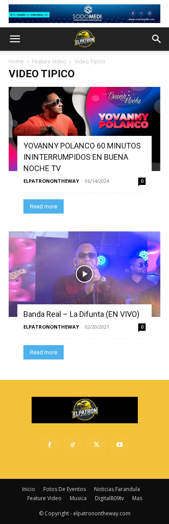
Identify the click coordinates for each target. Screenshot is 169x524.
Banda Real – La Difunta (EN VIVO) (81, 314)
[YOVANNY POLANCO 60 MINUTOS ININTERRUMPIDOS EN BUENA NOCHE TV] (84, 129)
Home (16, 61)
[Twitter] (96, 445)
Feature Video (49, 61)
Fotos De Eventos (64, 489)
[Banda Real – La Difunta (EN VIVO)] (84, 274)
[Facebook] (49, 445)
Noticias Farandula (117, 489)
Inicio (28, 489)
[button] (15, 39)
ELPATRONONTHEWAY (51, 181)
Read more (43, 206)
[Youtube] (119, 445)
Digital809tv (109, 498)
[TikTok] (72, 445)
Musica (78, 498)
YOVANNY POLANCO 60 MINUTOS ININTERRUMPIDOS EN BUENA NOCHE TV (82, 157)
